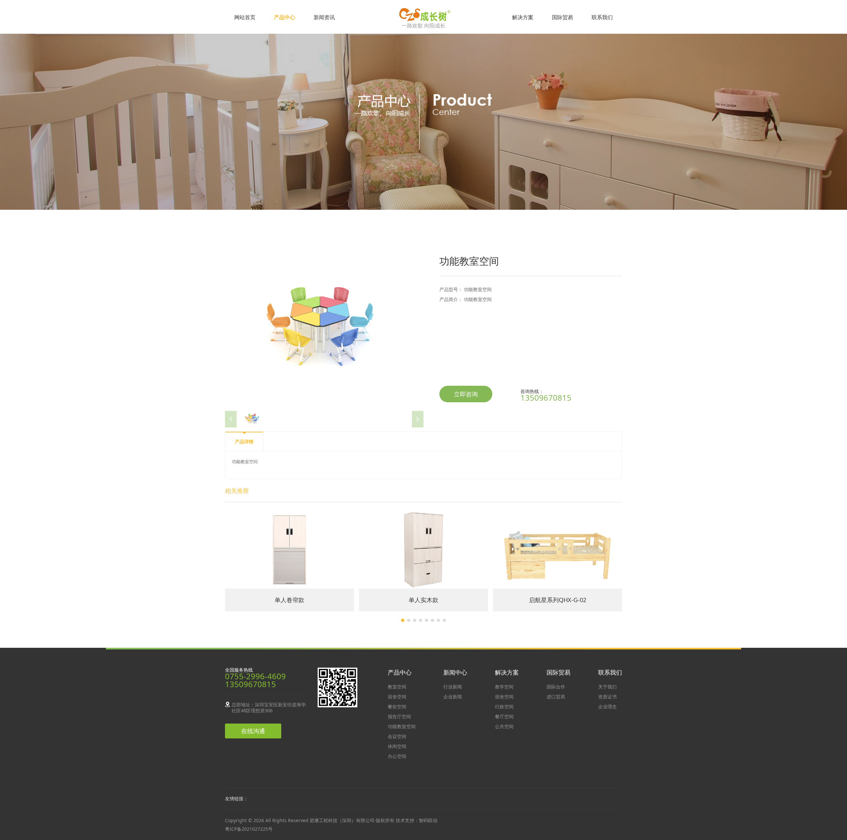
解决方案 (522, 17)
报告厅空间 (399, 716)
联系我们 (602, 17)
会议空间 (397, 736)
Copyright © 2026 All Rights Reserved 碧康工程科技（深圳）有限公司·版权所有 (310, 820)
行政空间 (504, 706)
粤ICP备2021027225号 (249, 829)
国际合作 (556, 687)
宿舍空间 (397, 696)
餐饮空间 (397, 706)
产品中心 (284, 17)
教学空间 (504, 687)
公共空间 (504, 726)
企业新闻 (452, 696)
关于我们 (607, 687)
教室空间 (397, 687)
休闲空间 (397, 746)
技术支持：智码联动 (416, 820)
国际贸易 (562, 17)
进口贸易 (556, 696)
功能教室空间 (402, 726)
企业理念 (607, 706)
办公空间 (397, 756)
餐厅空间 (504, 716)
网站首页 (244, 17)
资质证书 (607, 696)
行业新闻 (452, 687)
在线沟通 (253, 731)
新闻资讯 (324, 17)
